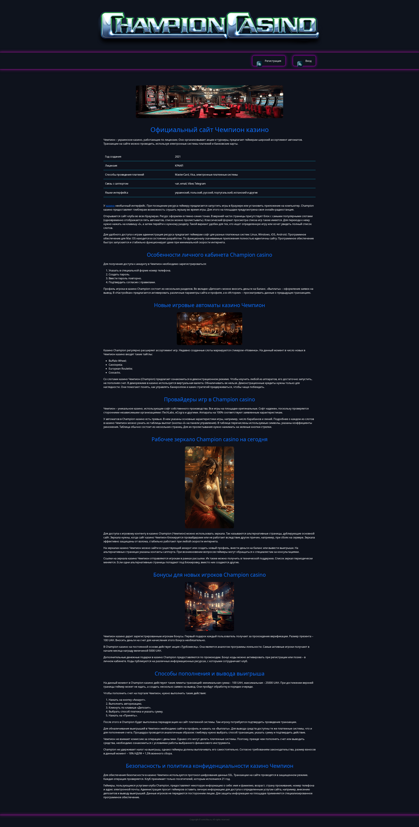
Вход (308, 61)
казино (110, 205)
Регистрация (273, 61)
